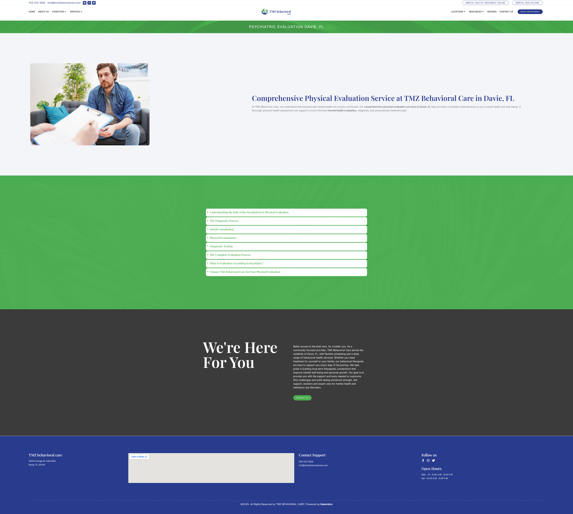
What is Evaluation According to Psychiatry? (237, 263)
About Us (43, 11)
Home (32, 11)
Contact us (506, 11)
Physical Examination (223, 238)
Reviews (492, 11)
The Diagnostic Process (224, 221)
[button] (286, 213)
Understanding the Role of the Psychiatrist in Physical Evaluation (249, 212)
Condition (58, 11)
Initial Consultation (222, 229)
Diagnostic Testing (221, 246)
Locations (457, 11)
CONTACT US (302, 398)
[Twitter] (94, 3)
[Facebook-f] (423, 460)
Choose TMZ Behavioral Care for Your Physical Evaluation (245, 272)
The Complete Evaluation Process (230, 255)
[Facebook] (84, 3)
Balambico (327, 504)
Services (75, 11)
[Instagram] (89, 3)
